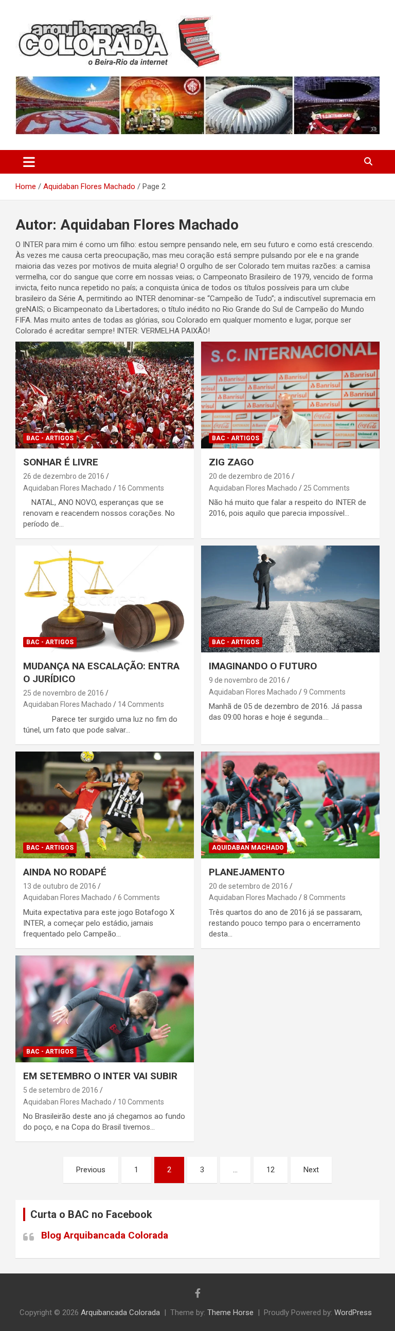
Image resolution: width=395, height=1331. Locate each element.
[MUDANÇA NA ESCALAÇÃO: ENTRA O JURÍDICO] (104, 599)
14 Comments (141, 704)
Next (311, 1169)
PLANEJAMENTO (246, 872)
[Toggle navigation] (29, 162)
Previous (90, 1169)
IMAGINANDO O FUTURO (263, 666)
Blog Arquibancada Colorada (104, 1235)
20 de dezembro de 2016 (249, 476)
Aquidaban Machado (248, 847)
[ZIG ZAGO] (290, 395)
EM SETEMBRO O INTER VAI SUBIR (100, 1076)
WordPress (353, 1312)
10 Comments (141, 1102)
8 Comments (324, 897)
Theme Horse (230, 1312)
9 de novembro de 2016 (247, 680)
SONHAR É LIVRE (60, 462)
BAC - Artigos (50, 438)
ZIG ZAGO (231, 462)
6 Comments (139, 897)
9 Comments (324, 692)
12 (270, 1169)
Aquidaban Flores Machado (67, 488)
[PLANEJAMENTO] (290, 804)
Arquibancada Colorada (120, 1312)
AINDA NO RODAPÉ (64, 872)
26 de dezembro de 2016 (63, 476)
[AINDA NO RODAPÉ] (104, 804)
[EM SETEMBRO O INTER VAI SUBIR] (104, 1008)
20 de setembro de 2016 (248, 886)
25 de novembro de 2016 (63, 693)
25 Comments (326, 488)
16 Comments (141, 488)
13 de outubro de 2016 (59, 886)
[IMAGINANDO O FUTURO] (290, 599)
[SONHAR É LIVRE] (104, 395)
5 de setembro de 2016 (60, 1090)
